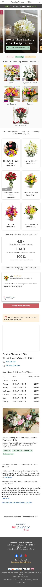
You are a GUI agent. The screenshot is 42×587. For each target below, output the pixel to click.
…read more (8, 477)
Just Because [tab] (30, 57)
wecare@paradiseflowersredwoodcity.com (21, 549)
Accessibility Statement (31, 579)
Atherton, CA (6, 450)
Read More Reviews (21, 305)
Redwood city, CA (8, 454)
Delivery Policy (21, 582)
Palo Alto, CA (28, 450)
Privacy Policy (18, 579)
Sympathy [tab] (19, 57)
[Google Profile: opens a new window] (21, 555)
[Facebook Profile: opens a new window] (16, 555)
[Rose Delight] (6, 278)
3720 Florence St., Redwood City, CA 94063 (21, 545)
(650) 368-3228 (11, 362)
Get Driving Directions (13, 365)
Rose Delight (13, 278)
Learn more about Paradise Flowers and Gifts (17, 502)
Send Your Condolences (17, 48)
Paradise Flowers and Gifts (21, 2)
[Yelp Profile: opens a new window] (25, 555)
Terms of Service (7, 579)
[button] (37, 582)
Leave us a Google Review (21, 562)
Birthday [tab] (10, 57)
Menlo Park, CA (17, 450)
